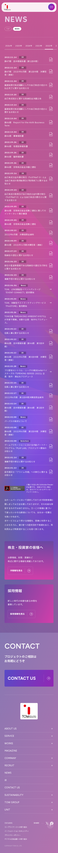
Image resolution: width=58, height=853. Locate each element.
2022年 (49, 45)
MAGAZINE (11, 750)
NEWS (17, 29)
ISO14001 (8, 823)
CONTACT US (12, 787)
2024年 (28, 45)
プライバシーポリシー (13, 835)
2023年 (38, 45)
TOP (8, 29)
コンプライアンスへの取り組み (16, 827)
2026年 (8, 45)
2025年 (18, 45)
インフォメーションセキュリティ (17, 831)
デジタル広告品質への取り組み (16, 839)
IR (6, 780)
